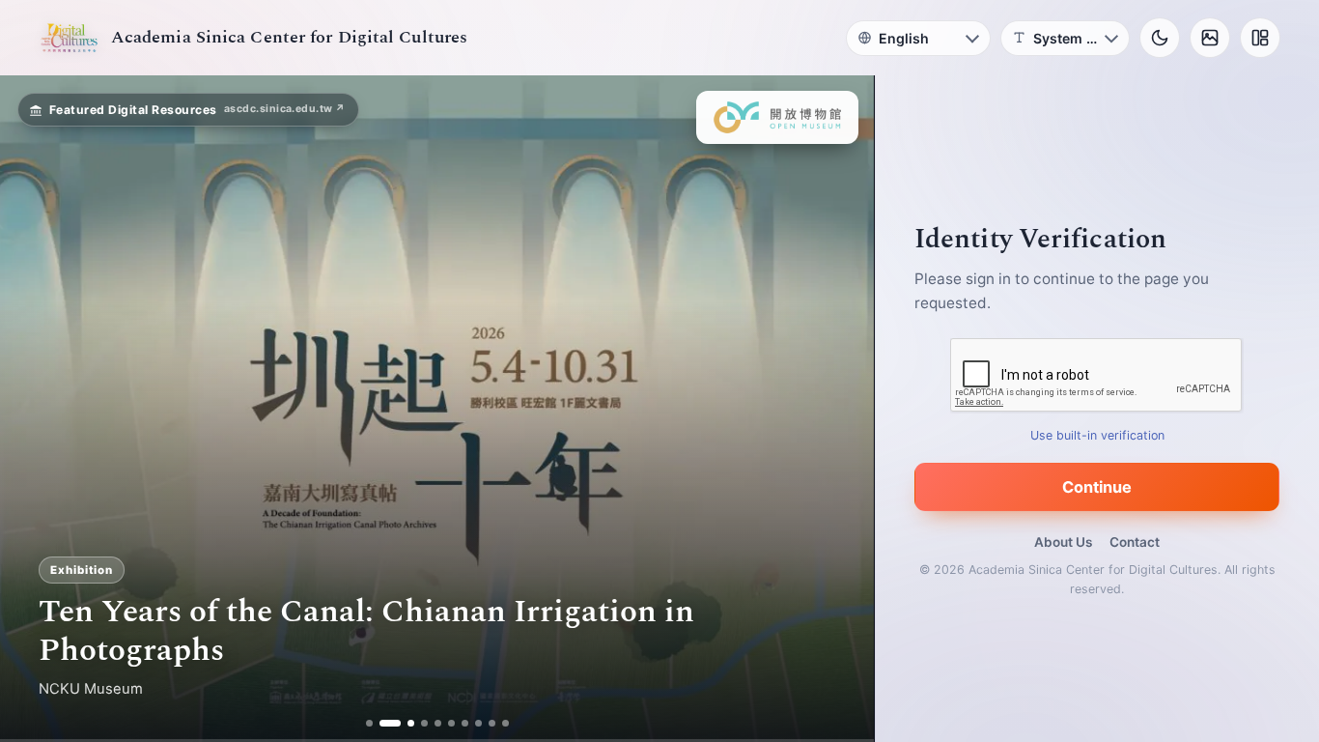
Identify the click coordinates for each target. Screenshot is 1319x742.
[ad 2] (382, 723)
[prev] (35, 408)
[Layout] (1260, 37)
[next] (839, 408)
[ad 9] (492, 723)
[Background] (1210, 37)
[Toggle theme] (1159, 37)
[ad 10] (505, 723)
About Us (1063, 542)
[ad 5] (438, 723)
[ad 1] (369, 723)
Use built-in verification (1097, 435)
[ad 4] (424, 723)
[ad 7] (465, 723)
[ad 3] (403, 723)
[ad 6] (451, 723)
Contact (1134, 542)
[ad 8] (478, 723)
